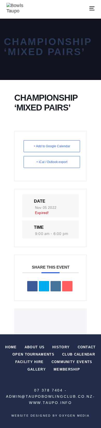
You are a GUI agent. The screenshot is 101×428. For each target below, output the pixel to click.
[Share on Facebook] (32, 286)
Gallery (36, 369)
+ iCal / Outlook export (51, 162)
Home (11, 347)
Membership (67, 369)
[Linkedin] (56, 286)
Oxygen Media (74, 415)
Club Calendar (78, 354)
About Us (35, 347)
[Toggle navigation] (80, 8)
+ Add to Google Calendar (52, 146)
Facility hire (29, 362)
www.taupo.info (50, 403)
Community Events (72, 362)
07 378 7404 (48, 390)
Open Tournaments (33, 354)
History (61, 347)
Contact (87, 347)
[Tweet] (44, 286)
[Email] (67, 286)
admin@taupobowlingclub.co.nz (49, 396)
